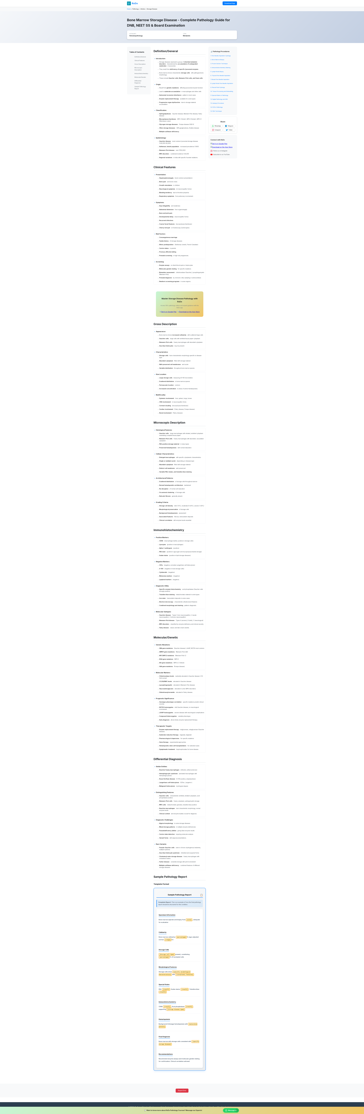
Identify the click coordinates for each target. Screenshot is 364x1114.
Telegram (230, 126)
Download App (229, 3)
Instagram (218, 130)
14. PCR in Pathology (217, 107)
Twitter (231, 130)
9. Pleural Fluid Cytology (218, 87)
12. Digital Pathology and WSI (219, 99)
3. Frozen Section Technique (219, 63)
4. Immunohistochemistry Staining (220, 67)
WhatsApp (218, 126)
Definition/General (140, 57)
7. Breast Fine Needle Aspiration (220, 79)
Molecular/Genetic (140, 77)
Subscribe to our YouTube (221, 154)
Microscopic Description (138, 69)
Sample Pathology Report (140, 87)
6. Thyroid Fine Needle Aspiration (220, 75)
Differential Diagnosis (138, 82)
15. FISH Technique (216, 111)
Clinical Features (140, 60)
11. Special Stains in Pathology (219, 95)
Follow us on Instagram (220, 151)
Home (129, 9)
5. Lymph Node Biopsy (217, 71)
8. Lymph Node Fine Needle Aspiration (222, 83)
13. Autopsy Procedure (217, 103)
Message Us (232, 1110)
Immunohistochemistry (141, 73)
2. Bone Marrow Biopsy (217, 59)
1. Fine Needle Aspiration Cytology (221, 55)
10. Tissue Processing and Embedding (222, 91)
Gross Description (140, 64)
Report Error (182, 1090)
